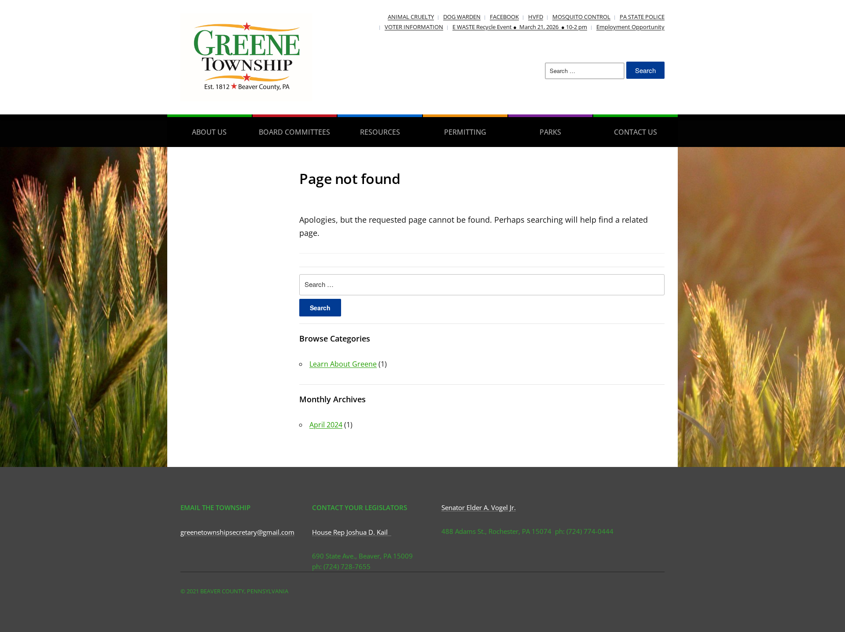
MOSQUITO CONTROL (581, 17)
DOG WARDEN (462, 17)
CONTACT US (635, 132)
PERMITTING (465, 132)
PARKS (550, 132)
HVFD (535, 17)
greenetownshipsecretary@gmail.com (237, 532)
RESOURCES (380, 132)
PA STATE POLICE (642, 17)
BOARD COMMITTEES (294, 132)
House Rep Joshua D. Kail (351, 532)
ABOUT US (209, 132)
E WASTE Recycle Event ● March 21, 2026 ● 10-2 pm (519, 27)
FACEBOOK (504, 17)
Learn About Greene (343, 364)
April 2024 (325, 425)
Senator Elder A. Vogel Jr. (478, 507)
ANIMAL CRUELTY (411, 17)
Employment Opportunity (630, 27)
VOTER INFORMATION (414, 27)
